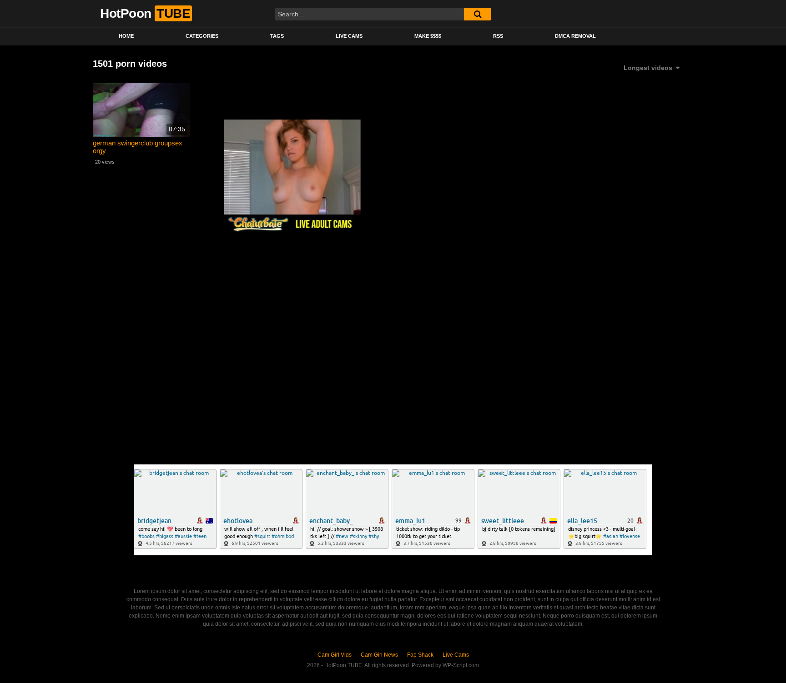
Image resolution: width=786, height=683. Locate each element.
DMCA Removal (575, 36)
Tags (277, 36)
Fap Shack (420, 655)
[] (477, 14)
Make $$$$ (427, 36)
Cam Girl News (379, 655)
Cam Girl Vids (334, 655)
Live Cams (349, 36)
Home (126, 36)
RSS (498, 36)
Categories (202, 36)
